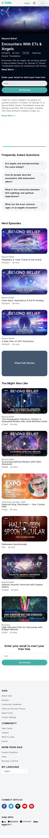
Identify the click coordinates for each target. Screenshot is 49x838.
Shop (4, 757)
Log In (42, 3)
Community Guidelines (12, 704)
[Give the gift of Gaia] (34, 3)
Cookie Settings (9, 717)
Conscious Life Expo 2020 (14, 502)
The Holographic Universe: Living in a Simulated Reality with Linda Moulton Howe (24, 420)
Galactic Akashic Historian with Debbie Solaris (22, 585)
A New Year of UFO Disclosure (18, 341)
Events (5, 741)
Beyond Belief (9, 38)
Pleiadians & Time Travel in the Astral (21, 260)
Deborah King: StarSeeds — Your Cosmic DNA (23, 505)
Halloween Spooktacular (14, 544)
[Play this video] (24, 401)
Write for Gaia (8, 737)
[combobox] (15, 771)
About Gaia (7, 696)
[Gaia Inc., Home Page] (8, 2)
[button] (24, 165)
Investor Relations (10, 752)
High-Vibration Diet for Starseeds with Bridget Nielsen (22, 628)
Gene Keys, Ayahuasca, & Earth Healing (23, 300)
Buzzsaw (6, 625)
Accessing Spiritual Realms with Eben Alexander (21, 463)
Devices (5, 700)
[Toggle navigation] (3, 3)
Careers (5, 733)
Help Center (7, 728)
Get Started (24, 90)
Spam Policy (7, 713)
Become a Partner (10, 761)
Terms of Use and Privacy (13, 709)
